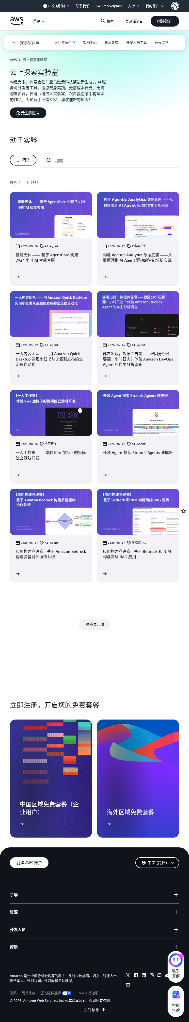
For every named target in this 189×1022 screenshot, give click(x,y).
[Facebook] (136, 976)
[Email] (128, 985)
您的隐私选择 (50, 993)
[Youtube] (167, 976)
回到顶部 (91, 1009)
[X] (128, 976)
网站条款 (28, 993)
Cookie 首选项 (87, 993)
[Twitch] (159, 976)
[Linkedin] (144, 976)
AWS (13, 60)
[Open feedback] (183, 511)
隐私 (13, 993)
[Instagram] (152, 976)
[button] (165, 21)
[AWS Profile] (175, 6)
